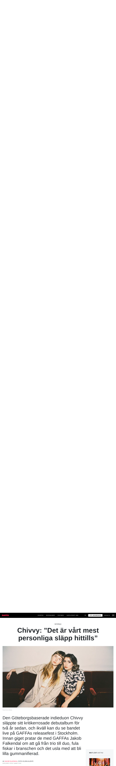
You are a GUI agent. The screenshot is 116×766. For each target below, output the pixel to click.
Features (61, 615)
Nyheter (40, 615)
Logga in (107, 615)
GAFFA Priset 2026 (72, 615)
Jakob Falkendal (11, 761)
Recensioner (50, 615)
